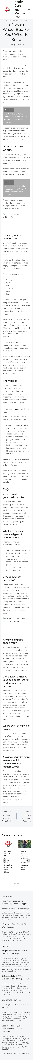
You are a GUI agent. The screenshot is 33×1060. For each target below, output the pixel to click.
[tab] (14, 883)
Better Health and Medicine (16, 20)
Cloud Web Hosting (11, 1000)
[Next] (28, 860)
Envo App (6, 946)
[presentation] (8, 844)
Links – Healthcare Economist (26, 816)
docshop (12, 45)
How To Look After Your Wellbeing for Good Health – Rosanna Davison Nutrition (24, 860)
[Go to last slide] (4, 860)
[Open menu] (29, 9)
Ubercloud (7, 896)
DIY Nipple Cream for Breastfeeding (7, 816)
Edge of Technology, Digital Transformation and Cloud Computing (12, 1029)
